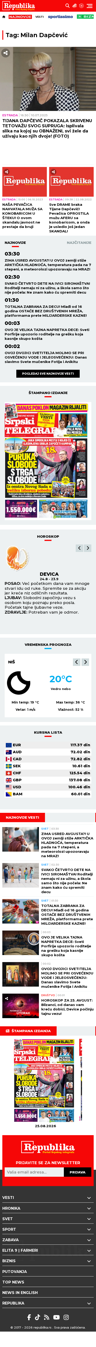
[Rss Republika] (47, 1317)
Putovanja (14, 1271)
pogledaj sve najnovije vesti (48, 373)
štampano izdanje (48, 393)
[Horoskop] (81, 6)
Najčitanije (79, 242)
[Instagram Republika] (66, 1317)
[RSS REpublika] (57, 1317)
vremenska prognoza (48, 644)
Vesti (39, 16)
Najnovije (15, 242)
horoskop (48, 536)
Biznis (9, 1261)
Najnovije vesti (22, 817)
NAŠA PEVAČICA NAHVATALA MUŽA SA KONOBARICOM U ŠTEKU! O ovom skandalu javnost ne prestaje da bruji (22, 215)
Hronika (11, 1208)
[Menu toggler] (90, 6)
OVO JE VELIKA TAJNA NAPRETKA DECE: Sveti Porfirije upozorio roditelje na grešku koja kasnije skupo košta (47, 334)
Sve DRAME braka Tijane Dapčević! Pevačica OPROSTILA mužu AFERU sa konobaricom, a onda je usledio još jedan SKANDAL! (69, 217)
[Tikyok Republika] (38, 1317)
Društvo (48, 995)
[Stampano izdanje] (48, 461)
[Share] (5, 53)
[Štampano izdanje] (45, 1081)
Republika (13, 1303)
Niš (11, 662)
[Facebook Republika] (30, 1317)
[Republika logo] (20, 6)
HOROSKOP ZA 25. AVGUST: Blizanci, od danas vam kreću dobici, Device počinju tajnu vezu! (67, 1007)
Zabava (10, 1240)
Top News (13, 1282)
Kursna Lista (48, 732)
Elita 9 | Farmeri (20, 1250)
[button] (79, 548)
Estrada (10, 115)
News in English (20, 1292)
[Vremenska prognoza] (74, 6)
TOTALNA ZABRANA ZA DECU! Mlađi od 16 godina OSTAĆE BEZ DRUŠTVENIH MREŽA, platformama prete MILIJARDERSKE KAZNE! (46, 311)
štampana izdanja (31, 1031)
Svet (45, 828)
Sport (9, 1229)
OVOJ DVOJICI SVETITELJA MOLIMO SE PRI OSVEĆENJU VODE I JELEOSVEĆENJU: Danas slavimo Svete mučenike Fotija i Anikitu (46, 357)
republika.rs (42, 1327)
